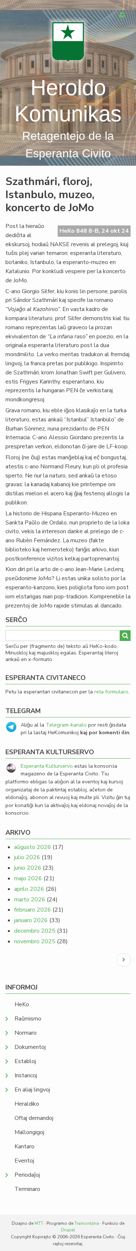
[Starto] (68, 42)
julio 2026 (27, 857)
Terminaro (27, 1189)
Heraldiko (27, 1104)
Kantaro (24, 1146)
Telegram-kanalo (66, 724)
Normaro (26, 1033)
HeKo (22, 1004)
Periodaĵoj (27, 1175)
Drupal (68, 1230)
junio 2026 (27, 868)
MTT (38, 1223)
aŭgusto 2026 (32, 847)
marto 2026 (29, 900)
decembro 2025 (34, 931)
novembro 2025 (34, 941)
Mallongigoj (29, 1132)
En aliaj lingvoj (32, 1090)
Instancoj (26, 1075)
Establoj (25, 1061)
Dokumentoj (30, 1047)
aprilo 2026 (29, 889)
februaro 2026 (32, 910)
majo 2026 (28, 878)
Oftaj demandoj (34, 1118)
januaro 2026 (31, 920)
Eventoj (24, 1161)
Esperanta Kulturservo (47, 766)
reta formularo (111, 691)
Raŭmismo (28, 1019)
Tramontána (86, 1223)
